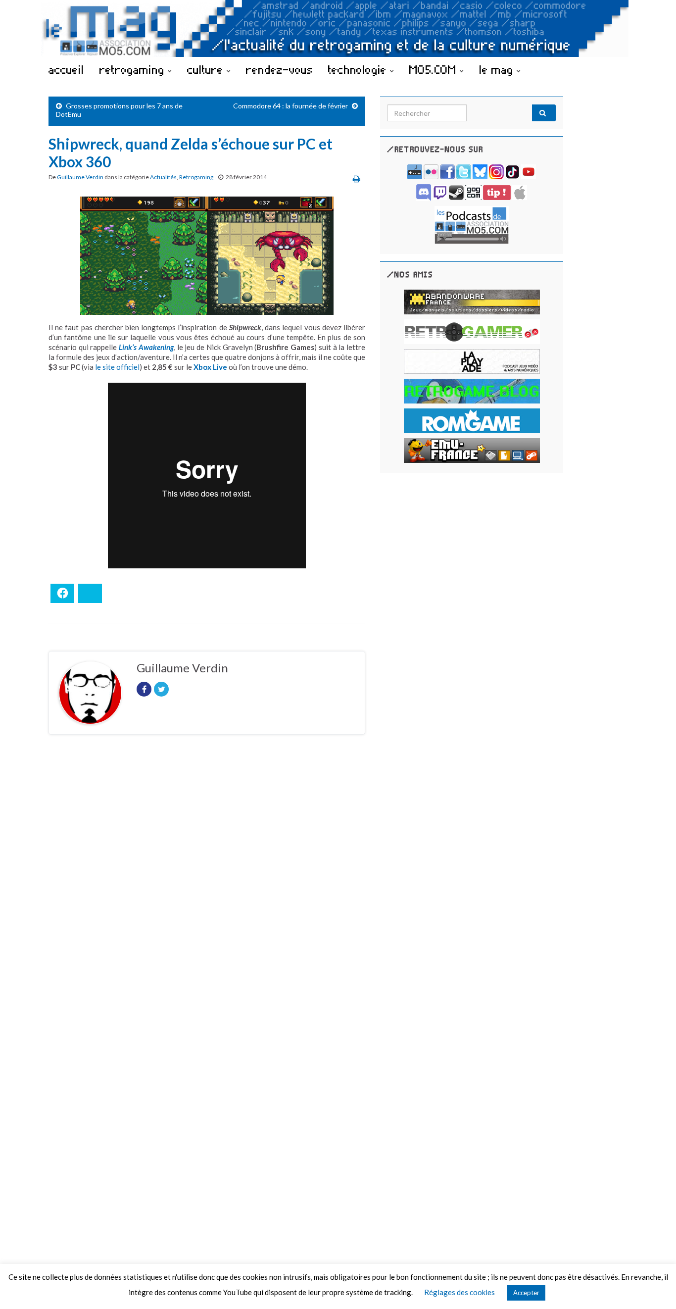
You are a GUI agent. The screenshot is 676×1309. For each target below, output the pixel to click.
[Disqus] (206, 878)
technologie (359, 69)
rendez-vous (279, 69)
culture (207, 69)
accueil (66, 69)
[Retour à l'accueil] (338, 28)
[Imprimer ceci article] (356, 178)
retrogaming (133, 69)
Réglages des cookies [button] (459, 1292)
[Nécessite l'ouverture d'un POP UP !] (472, 224)
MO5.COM (434, 69)
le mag (498, 69)
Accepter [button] (526, 1293)
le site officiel (117, 366)
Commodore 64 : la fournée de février (290, 105)
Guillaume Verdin (80, 177)
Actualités (163, 177)
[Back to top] (653, 1286)
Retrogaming (196, 177)
